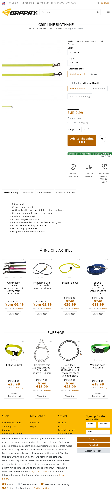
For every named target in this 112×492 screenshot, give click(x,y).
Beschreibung (11, 192)
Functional (25, 488)
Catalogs (6, 430)
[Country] (4, 3)
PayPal (10, 488)
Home (31, 28)
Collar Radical (14, 365)
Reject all (93, 445)
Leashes (51, 28)
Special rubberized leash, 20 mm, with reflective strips (98, 288)
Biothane (62, 28)
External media (31, 484)
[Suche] (97, 12)
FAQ (60, 426)
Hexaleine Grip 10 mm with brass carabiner (42, 285)
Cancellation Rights (12, 433)
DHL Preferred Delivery (57, 484)
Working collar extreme (98, 366)
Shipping (84, 123)
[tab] (10, 192)
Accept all (93, 439)
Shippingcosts (9, 426)
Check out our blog (65, 2)
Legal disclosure (66, 430)
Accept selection (93, 450)
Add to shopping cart (82, 140)
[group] (14, 268)
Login (33, 426)
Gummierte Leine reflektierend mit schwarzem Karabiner (14, 288)
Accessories (41, 28)
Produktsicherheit (65, 192)
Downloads (27, 192)
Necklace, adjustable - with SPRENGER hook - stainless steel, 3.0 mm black (70, 370)
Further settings (42, 488)
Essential (11, 484)
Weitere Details (45, 192)
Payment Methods (11, 422)
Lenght (71, 58)
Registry (34, 422)
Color (70, 47)
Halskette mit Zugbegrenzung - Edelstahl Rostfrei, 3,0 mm (42, 369)
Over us (62, 422)
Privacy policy (65, 433)
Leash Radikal (70, 282)
